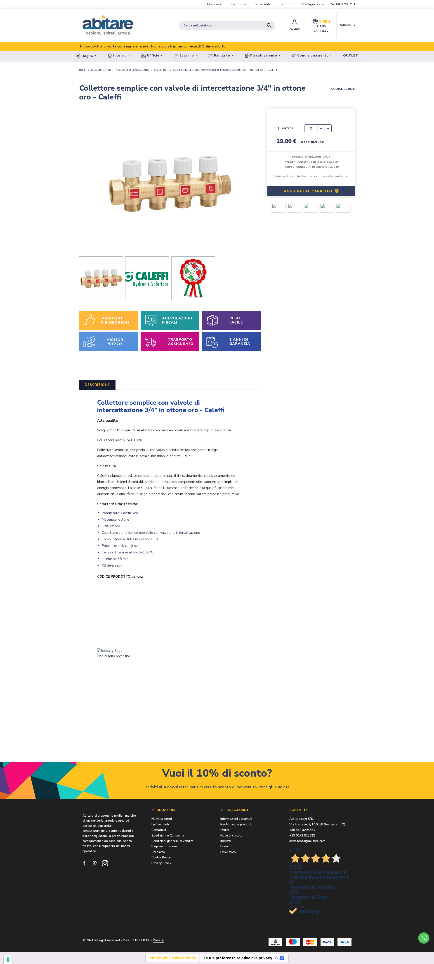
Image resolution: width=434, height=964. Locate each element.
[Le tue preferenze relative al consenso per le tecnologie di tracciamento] (8, 959)
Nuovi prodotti (161, 819)
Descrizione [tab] (97, 385)
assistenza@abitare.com (307, 841)
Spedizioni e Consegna (167, 835)
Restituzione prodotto (236, 825)
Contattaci (158, 830)
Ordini (224, 830)
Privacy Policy (161, 863)
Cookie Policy (161, 857)
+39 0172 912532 (302, 835)
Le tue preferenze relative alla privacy (238, 958)
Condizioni (286, 4)
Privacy (158, 940)
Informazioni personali (236, 819)
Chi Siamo (214, 4)
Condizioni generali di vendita (172, 841)
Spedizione (238, 4)
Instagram (105, 863)
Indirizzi (225, 841)
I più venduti (160, 824)
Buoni (224, 846)
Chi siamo (158, 852)
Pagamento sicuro (164, 846)
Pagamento (262, 4)
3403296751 (345, 4)
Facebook (84, 863)
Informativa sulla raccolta (173, 958)
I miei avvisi (228, 852)
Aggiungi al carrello (308, 191)
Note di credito (231, 836)
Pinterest (95, 863)
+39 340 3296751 (302, 830)
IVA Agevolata (313, 4)
